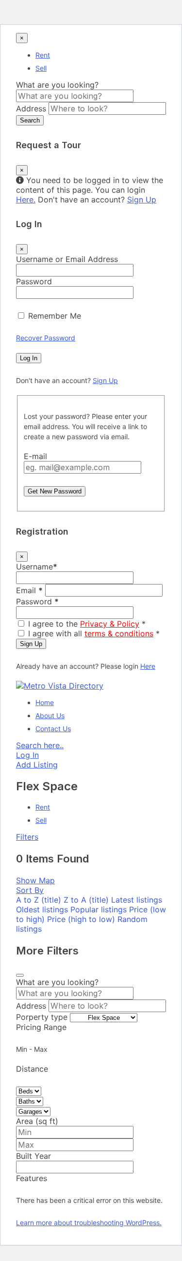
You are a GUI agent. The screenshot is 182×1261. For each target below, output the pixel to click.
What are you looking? (57, 85)
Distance (32, 1069)
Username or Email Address (67, 259)
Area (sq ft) (37, 1121)
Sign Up (141, 199)
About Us (50, 715)
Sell (41, 68)
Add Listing (37, 764)
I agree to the (87, 624)
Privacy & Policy (109, 624)
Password (34, 281)
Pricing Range (41, 1027)
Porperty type (41, 1017)
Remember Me (54, 316)
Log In (28, 358)
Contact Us (53, 728)
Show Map (35, 880)
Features (31, 1178)
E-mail (35, 456)
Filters (27, 837)
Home (44, 702)
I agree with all (94, 633)
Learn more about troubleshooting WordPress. (89, 1222)
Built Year (33, 1156)
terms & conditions (118, 633)
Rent (42, 55)
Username (36, 566)
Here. (25, 199)
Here (147, 666)
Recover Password (45, 338)
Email (29, 590)
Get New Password (55, 491)
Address (31, 108)
